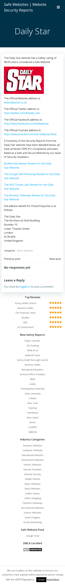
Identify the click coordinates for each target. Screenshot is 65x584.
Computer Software (32, 450)
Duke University (33, 393)
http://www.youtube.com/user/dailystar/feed (30, 134)
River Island (32, 417)
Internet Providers (32, 469)
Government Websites (32, 459)
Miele (32, 379)
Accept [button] (41, 579)
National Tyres (32, 355)
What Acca (32, 350)
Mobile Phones (32, 478)
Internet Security (32, 474)
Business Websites (32, 445)
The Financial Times (25, 312)
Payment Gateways (32, 502)
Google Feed (32, 535)
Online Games (32, 493)
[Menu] (58, 7)
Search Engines (32, 517)
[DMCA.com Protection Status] (32, 549)
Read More (53, 579)
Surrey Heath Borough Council (32, 359)
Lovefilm (32, 427)
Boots (32, 422)
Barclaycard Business (32, 369)
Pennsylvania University (32, 388)
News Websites (25, 250)
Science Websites (32, 512)
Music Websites (33, 483)
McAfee (25, 317)
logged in (24, 286)
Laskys (32, 383)
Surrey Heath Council (25, 303)
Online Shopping (32, 498)
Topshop (32, 407)
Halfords (32, 431)
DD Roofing (33, 345)
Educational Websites (32, 455)
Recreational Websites (32, 507)
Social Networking (32, 522)
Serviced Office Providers (32, 374)
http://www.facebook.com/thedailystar (26, 123)
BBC (25, 322)
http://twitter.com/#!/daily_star (22, 113)
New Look (32, 403)
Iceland (32, 398)
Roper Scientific (32, 340)
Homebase (32, 412)
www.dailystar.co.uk (15, 102)
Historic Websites (32, 464)
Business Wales (25, 308)
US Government (25, 327)
